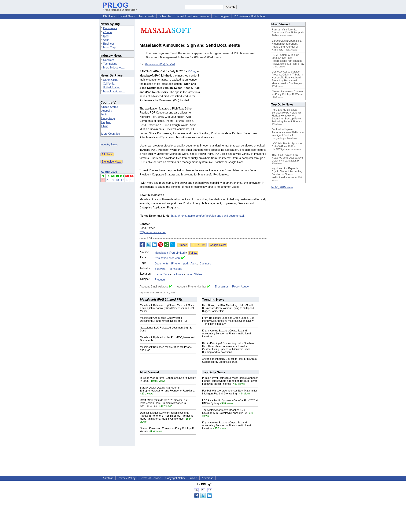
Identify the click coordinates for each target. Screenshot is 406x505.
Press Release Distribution (120, 9)
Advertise (207, 478)
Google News (218, 244)
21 (103, 180)
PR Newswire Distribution (249, 16)
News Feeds (146, 16)
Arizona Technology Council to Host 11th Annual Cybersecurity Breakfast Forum (229, 360)
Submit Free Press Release (192, 16)
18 (117, 180)
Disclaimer (221, 286)
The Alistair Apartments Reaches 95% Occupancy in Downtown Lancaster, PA (224, 412)
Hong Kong (108, 118)
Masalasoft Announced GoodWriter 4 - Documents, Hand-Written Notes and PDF (164, 319)
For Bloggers (221, 16)
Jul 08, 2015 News (282, 187)
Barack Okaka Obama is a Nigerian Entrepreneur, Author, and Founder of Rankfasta (167, 389)
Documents (110, 28)
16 (126, 180)
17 (122, 180)
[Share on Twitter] (148, 244)
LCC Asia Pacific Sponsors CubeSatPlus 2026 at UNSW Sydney (287, 146)
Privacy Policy (127, 478)
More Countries (110, 133)
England (106, 122)
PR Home (109, 16)
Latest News (127, 16)
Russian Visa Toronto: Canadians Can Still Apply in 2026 (288, 32)
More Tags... (111, 47)
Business (109, 43)
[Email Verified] (183, 258)
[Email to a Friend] (172, 244)
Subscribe (165, 16)
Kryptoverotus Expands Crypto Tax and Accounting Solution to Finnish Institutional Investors (226, 333)
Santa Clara (110, 79)
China (104, 126)
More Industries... (114, 67)
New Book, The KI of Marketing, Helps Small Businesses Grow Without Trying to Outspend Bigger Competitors (228, 308)
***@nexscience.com (153, 232)
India (104, 114)
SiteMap (108, 478)
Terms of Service (150, 478)
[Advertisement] (234, 100)
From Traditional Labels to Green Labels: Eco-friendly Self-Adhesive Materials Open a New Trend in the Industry (228, 320)
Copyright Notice (175, 478)
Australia (106, 110)
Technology (110, 63)
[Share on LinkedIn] (154, 244)
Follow (193, 252)
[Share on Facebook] (142, 244)
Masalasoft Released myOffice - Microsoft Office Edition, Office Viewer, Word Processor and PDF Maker (167, 308)
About (193, 478)
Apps (106, 39)
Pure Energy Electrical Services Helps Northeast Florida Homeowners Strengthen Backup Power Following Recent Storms (230, 380)
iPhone (107, 32)
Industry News (109, 144)
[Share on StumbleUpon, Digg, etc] (166, 244)
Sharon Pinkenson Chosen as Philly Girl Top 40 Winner (287, 93)
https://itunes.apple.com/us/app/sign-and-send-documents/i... (208, 215)
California (108, 83)
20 (107, 180)
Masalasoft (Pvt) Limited (160, 64)
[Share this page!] (203, 497)
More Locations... (114, 91)
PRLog (192, 71)
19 (112, 180)
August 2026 (109, 171)
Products (160, 279)
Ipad (105, 36)
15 (131, 180)
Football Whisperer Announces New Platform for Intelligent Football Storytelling (229, 392)
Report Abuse (240, 286)
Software (108, 60)
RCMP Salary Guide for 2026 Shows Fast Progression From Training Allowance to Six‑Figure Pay (163, 403)
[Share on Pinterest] (160, 244)
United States (111, 87)
